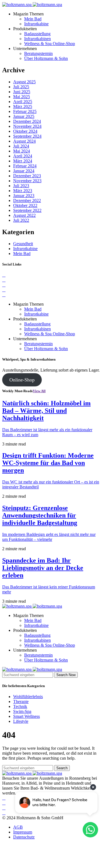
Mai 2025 (21, 96)
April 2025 (22, 101)
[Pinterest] (3, 285)
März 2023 (22, 190)
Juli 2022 (21, 220)
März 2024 (22, 161)
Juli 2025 (21, 86)
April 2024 (22, 156)
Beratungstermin (38, 53)
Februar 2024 (25, 166)
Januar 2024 (23, 170)
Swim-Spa (22, 711)
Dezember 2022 (27, 200)
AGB (18, 827)
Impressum (22, 832)
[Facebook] (3, 275)
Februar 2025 (25, 111)
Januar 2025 (23, 116)
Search (62, 768)
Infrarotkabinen (37, 38)
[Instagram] (3, 280)
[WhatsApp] (3, 294)
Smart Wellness (26, 716)
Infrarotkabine (36, 23)
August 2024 (24, 141)
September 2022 (27, 210)
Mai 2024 (21, 151)
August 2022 (24, 215)
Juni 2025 (21, 91)
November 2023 (27, 180)
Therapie (21, 701)
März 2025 (22, 106)
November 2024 (27, 126)
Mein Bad (32, 18)
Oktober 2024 (25, 131)
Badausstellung (37, 33)
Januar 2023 (23, 195)
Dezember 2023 (27, 175)
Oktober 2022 (25, 205)
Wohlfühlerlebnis (28, 696)
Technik (20, 706)
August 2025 (24, 81)
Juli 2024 (21, 146)
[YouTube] (3, 289)
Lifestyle (20, 721)
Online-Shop (22, 380)
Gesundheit (23, 243)
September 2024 (27, 136)
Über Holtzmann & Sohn (46, 58)
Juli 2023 (21, 185)
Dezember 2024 (27, 121)
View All (39, 391)
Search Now (66, 675)
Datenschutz (24, 837)
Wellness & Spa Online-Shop (49, 43)
